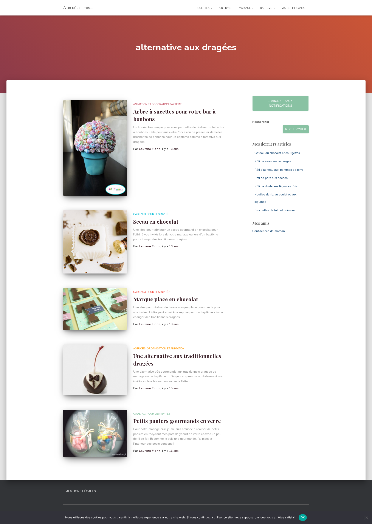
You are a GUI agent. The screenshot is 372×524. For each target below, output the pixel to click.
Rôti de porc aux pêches (271, 178)
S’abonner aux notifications (280, 103)
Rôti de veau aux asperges (272, 161)
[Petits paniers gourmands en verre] (95, 433)
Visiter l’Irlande (293, 7)
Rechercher (260, 121)
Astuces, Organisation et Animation (158, 348)
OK (303, 517)
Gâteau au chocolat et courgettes (277, 153)
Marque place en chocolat (165, 299)
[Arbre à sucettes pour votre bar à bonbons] (95, 148)
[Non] (366, 517)
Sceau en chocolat (155, 221)
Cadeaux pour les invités (151, 214)
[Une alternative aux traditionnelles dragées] (95, 369)
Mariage (245, 7)
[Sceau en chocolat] (95, 242)
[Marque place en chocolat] (95, 309)
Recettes (203, 7)
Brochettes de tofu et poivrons (274, 210)
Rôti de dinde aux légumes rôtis (276, 186)
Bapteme (266, 7)
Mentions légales (80, 491)
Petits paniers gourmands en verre (177, 420)
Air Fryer (225, 7)
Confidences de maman (268, 231)
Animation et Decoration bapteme (157, 104)
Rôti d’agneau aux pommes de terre (279, 169)
